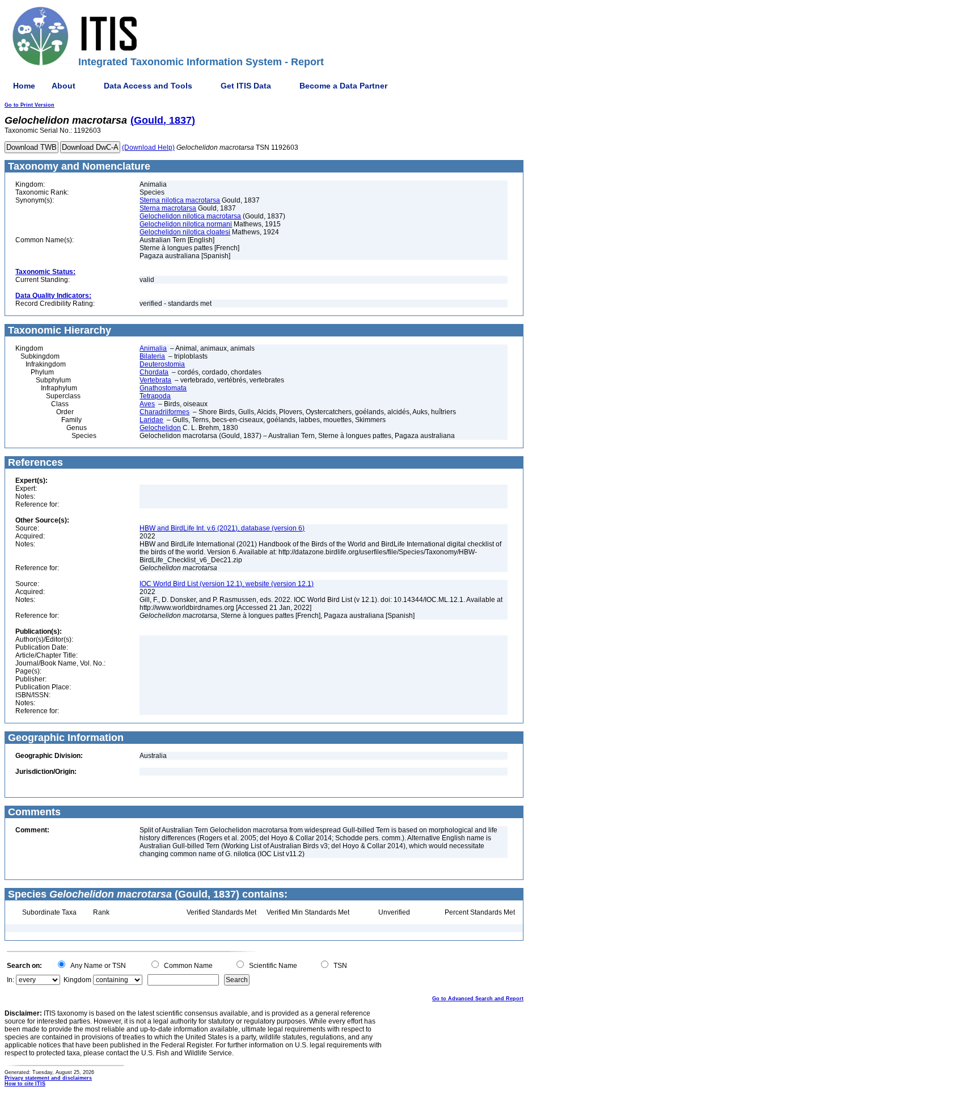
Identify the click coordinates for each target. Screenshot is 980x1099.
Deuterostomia (162, 364)
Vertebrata (155, 380)
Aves (147, 404)
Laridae (151, 420)
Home (24, 85)
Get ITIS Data (246, 85)
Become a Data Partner (343, 85)
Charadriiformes (164, 412)
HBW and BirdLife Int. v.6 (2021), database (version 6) (222, 528)
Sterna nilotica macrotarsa (180, 200)
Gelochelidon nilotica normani (186, 224)
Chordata (154, 372)
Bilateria (152, 356)
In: (10, 980)
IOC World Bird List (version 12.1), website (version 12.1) (227, 584)
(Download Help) (148, 147)
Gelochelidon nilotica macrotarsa (190, 216)
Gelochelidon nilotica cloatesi (185, 232)
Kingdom (77, 980)
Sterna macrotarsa (168, 208)
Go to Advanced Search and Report (477, 998)
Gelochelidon (160, 428)
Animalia (153, 348)
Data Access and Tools (148, 85)
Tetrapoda (155, 396)
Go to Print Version (29, 105)
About (63, 85)
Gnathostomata (163, 388)
